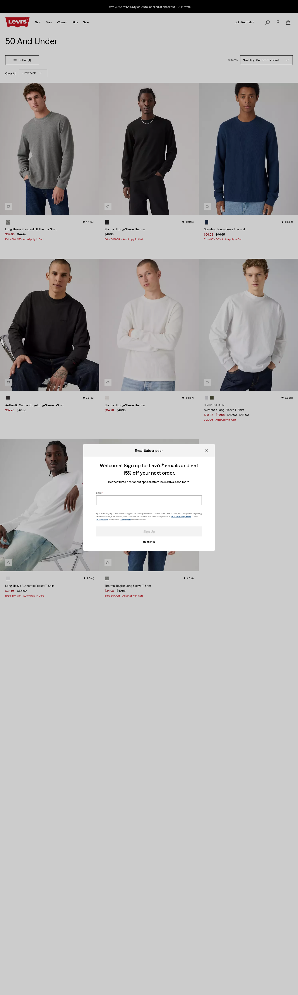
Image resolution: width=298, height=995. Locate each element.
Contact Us (125, 519)
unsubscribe (102, 519)
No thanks (149, 541)
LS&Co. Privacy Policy (181, 516)
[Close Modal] (208, 450)
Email (99, 492)
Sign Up (149, 531)
